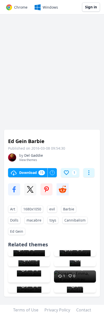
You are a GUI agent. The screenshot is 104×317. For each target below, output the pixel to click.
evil (52, 209)
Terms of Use (25, 310)
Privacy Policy (57, 310)
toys (52, 220)
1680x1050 (32, 209)
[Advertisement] (52, 74)
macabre (34, 220)
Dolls (14, 220)
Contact (83, 310)
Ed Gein (16, 231)
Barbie (68, 209)
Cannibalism (75, 220)
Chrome (21, 7)
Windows (50, 7)
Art (12, 209)
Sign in (91, 7)
